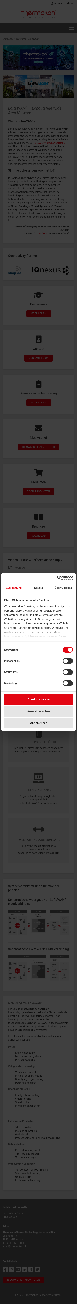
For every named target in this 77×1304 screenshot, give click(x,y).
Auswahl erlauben (38, 711)
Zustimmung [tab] (14, 587)
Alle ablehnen (38, 722)
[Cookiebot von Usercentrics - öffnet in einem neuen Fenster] (57, 578)
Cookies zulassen (39, 699)
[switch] (68, 661)
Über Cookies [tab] (63, 587)
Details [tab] (38, 587)
